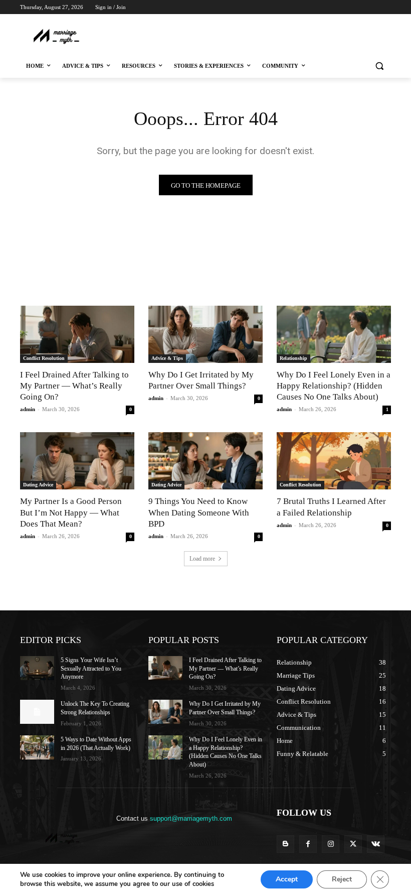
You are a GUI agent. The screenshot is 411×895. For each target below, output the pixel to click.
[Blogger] (285, 844)
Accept (287, 879)
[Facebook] (329, 21)
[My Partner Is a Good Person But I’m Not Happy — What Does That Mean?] (77, 460)
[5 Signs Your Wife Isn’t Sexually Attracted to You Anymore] (37, 668)
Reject (342, 879)
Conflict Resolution (44, 358)
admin (27, 409)
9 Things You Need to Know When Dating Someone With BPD (198, 512)
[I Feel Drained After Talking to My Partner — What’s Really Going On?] (77, 334)
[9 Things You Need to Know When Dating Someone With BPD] (205, 460)
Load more (202, 558)
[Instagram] (343, 21)
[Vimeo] (371, 21)
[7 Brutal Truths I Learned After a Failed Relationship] (334, 460)
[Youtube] (385, 21)
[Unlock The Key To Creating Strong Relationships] (37, 712)
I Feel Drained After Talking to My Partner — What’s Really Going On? (74, 386)
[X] (357, 21)
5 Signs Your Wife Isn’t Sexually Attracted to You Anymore (91, 669)
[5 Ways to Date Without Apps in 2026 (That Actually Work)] (37, 747)
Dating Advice (38, 484)
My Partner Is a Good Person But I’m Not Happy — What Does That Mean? (71, 512)
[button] (379, 66)
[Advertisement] (206, 36)
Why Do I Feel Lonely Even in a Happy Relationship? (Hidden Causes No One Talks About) (333, 386)
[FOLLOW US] (334, 827)
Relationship (293, 358)
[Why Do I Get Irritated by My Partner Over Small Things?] (205, 334)
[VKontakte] (375, 844)
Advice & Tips (167, 358)
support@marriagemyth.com (191, 818)
